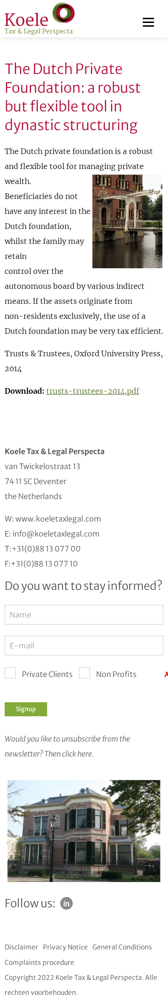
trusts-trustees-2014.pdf (92, 391)
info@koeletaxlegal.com (56, 533)
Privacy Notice (65, 947)
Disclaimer (21, 947)
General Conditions (122, 947)
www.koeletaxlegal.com (58, 518)
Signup (26, 709)
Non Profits (116, 674)
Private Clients (47, 674)
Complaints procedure (39, 962)
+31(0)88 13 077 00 (46, 548)
